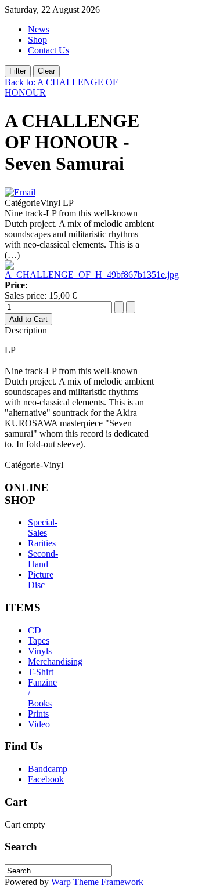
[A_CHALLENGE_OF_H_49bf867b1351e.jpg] (92, 275)
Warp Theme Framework (97, 882)
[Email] (20, 192)
